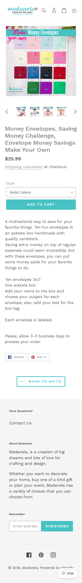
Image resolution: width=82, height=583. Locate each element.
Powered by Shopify (57, 568)
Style (10, 183)
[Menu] (74, 10)
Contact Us (20, 423)
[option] (21, 111)
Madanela (30, 568)
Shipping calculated (24, 166)
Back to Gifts (44, 381)
